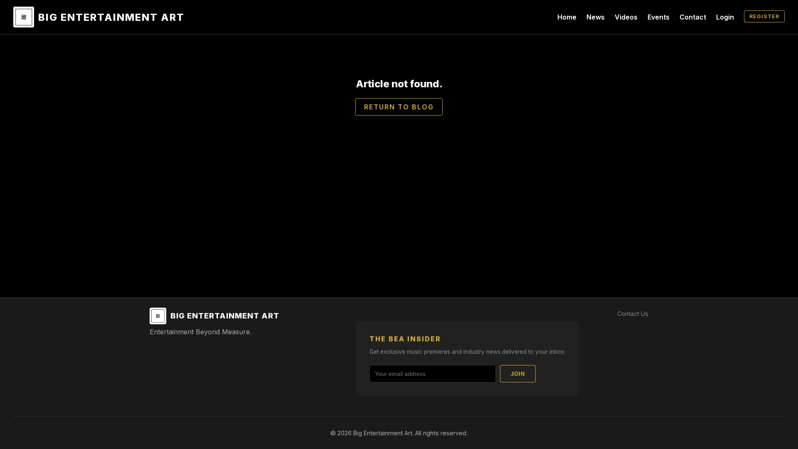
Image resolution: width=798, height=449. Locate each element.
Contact (693, 17)
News (595, 17)
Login (725, 17)
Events (659, 17)
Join (518, 374)
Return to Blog (399, 107)
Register (764, 16)
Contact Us (632, 313)
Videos (626, 17)
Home (566, 17)
